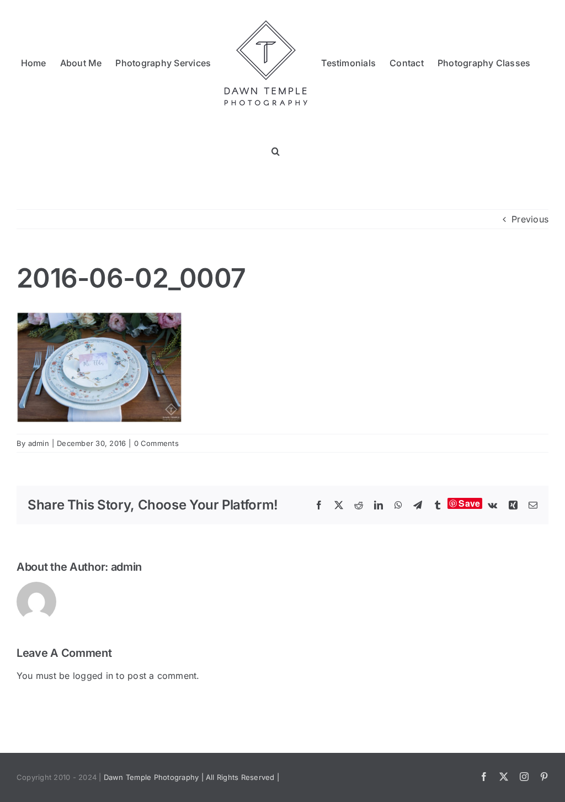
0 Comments (156, 443)
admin (38, 443)
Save (469, 503)
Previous (529, 219)
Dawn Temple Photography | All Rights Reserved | (191, 777)
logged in (93, 675)
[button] (275, 150)
